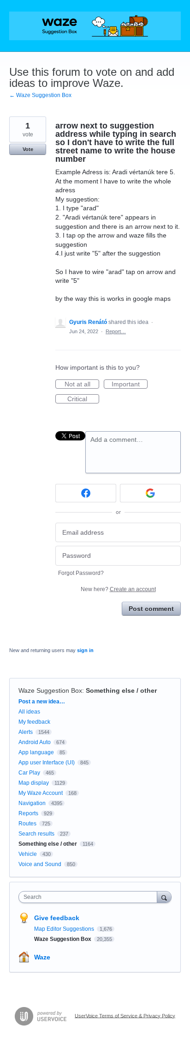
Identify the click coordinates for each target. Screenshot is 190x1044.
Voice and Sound (39, 864)
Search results (36, 833)
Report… (116, 331)
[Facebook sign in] (85, 493)
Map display (33, 783)
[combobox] (90, 897)
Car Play (29, 772)
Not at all (82, 384)
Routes (27, 823)
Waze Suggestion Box (50, 690)
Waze (42, 957)
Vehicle (27, 854)
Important (130, 384)
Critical (83, 399)
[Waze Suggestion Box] (95, 26)
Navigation (32, 803)
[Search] (164, 897)
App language (36, 752)
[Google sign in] (150, 493)
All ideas (29, 711)
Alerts (25, 732)
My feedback (34, 722)
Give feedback (56, 918)
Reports (28, 813)
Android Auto (34, 742)
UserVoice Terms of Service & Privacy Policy (125, 1015)
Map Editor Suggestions (64, 929)
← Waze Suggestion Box (40, 95)
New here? (118, 589)
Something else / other (121, 690)
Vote (28, 149)
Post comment (151, 608)
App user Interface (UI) (46, 762)
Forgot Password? (81, 573)
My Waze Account (40, 793)
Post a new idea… (41, 701)
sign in (85, 650)
